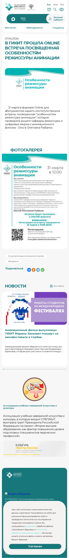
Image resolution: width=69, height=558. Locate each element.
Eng (55, 4)
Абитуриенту (13, 261)
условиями (31, 526)
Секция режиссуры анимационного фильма (26, 256)
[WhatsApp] (42, 270)
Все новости (59, 286)
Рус (49, 4)
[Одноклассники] (33, 270)
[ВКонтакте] (29, 270)
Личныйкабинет (58, 18)
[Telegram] (38, 270)
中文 (62, 4)
